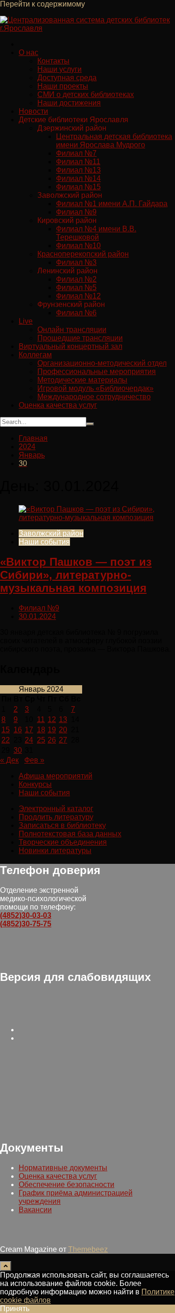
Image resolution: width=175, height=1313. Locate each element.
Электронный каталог (56, 809)
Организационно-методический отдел (102, 363)
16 (18, 730)
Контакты (53, 61)
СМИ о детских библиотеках (85, 94)
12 (52, 719)
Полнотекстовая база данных (70, 834)
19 (52, 730)
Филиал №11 (78, 162)
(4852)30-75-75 (25, 924)
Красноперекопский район (83, 254)
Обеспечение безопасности (66, 1184)
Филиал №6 (76, 313)
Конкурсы (35, 784)
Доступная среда (67, 78)
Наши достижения (69, 103)
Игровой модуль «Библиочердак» (95, 388)
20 (63, 730)
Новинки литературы (55, 850)
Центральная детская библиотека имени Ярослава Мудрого (114, 140)
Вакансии (35, 1210)
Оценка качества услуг (58, 405)
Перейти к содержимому (42, 4)
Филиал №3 (76, 262)
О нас (28, 52)
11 (41, 719)
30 (18, 750)
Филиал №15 (78, 187)
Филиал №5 (76, 288)
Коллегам (35, 355)
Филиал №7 (76, 153)
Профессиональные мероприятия (96, 371)
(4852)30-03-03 (25, 915)
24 (29, 740)
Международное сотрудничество (94, 397)
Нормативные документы (63, 1168)
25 (41, 740)
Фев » (34, 760)
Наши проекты (62, 86)
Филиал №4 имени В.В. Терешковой (96, 233)
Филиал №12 (78, 296)
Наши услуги (59, 69)
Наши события (44, 542)
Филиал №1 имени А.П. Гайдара (112, 204)
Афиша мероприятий (55, 776)
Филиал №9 (76, 212)
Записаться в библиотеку (62, 825)
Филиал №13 (78, 170)
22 (5, 740)
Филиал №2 (76, 279)
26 (52, 740)
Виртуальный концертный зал (70, 346)
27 (63, 740)
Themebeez (88, 1249)
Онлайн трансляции (71, 329)
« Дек (9, 760)
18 (41, 730)
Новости (33, 111)
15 (5, 730)
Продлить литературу (56, 817)
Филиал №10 (78, 246)
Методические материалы (82, 380)
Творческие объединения (63, 842)
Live (26, 321)
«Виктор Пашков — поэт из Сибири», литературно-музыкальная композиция (76, 575)
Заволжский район (51, 533)
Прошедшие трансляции (80, 338)
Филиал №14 (78, 178)
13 (63, 719)
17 (29, 730)
